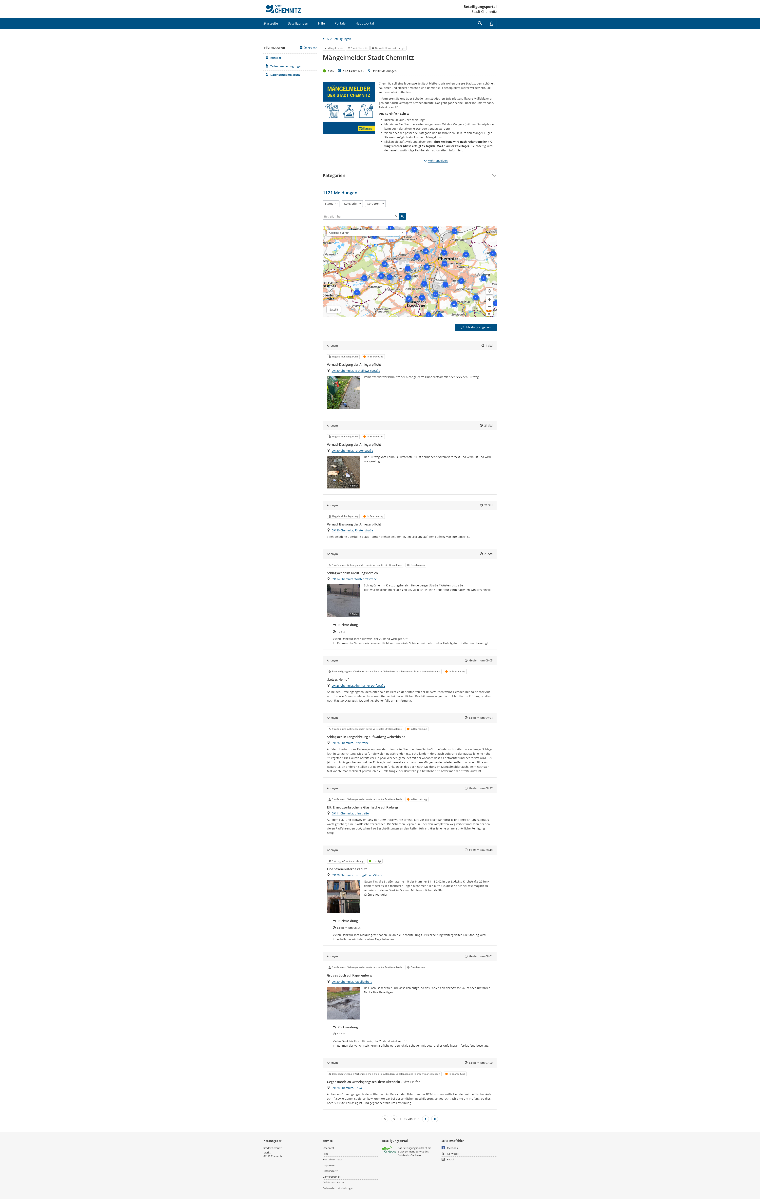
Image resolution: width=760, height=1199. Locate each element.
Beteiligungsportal (480, 6)
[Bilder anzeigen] (343, 392)
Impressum (329, 1165)
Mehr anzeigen (438, 160)
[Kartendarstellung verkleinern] (489, 306)
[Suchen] (402, 216)
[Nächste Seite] (425, 1118)
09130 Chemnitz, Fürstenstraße (352, 450)
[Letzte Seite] (434, 1118)
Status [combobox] (329, 203)
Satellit (333, 309)
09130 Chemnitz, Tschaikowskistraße (356, 370)
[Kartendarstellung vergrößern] (489, 299)
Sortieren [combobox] (373, 203)
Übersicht (310, 48)
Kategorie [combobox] (350, 203)
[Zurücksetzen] (396, 216)
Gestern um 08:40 (481, 850)
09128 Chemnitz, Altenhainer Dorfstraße (358, 685)
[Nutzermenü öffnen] (491, 23)
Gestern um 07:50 (481, 1063)
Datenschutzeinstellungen (338, 1188)
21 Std (488, 425)
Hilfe (325, 1153)
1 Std (489, 345)
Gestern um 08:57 (481, 788)
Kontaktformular (333, 1159)
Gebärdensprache (333, 1182)
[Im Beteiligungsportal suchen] (480, 23)
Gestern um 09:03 (481, 718)
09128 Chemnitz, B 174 (347, 1088)
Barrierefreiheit (331, 1176)
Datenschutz (330, 1171)
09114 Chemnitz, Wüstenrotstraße (354, 579)
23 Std (488, 554)
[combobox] (363, 233)
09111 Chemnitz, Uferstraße (350, 813)
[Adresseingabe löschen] (402, 233)
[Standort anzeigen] (489, 291)
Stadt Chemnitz (272, 1148)
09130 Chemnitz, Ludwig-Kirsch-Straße (357, 875)
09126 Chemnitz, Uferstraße (350, 743)
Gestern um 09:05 (481, 660)
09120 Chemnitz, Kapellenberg (352, 981)
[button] (410, 175)
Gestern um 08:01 (481, 956)
